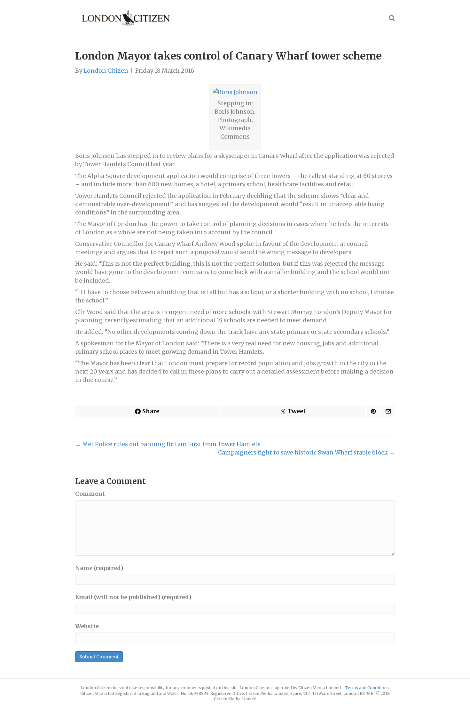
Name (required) (99, 568)
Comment (90, 493)
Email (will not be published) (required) (133, 597)
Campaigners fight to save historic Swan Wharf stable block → (306, 452)
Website (87, 626)
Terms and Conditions (367, 687)
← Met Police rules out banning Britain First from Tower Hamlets (168, 444)
